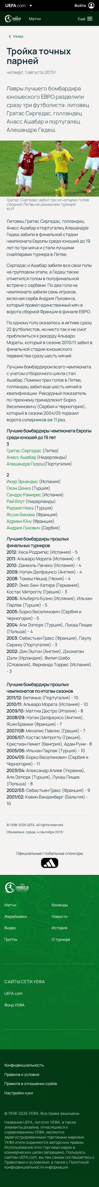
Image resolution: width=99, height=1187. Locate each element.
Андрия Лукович (23, 528)
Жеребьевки (15, 916)
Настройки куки (18, 1092)
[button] (84, 18)
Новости (59, 916)
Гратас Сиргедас (24, 451)
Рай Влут (16, 501)
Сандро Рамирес (24, 495)
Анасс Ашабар (21, 457)
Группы (10, 939)
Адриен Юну (19, 521)
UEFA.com (13, 993)
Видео (10, 927)
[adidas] (50, 863)
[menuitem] (48, 18)
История (59, 927)
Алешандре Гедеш (25, 464)
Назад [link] (18, 36)
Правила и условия (21, 1074)
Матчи (10, 904)
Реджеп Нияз (20, 508)
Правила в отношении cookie (30, 1083)
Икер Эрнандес (22, 481)
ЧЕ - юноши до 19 (12, 18)
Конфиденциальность (24, 1065)
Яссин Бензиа (21, 514)
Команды (60, 904)
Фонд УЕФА (14, 1005)
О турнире (61, 939)
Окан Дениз (19, 488)
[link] (34, 18)
